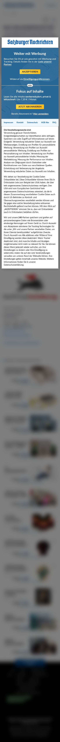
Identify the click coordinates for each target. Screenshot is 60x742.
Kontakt (20, 122)
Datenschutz (32, 122)
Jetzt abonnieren (30, 107)
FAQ (54, 122)
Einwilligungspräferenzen (36, 79)
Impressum (8, 122)
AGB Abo (45, 122)
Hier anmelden (40, 114)
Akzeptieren (30, 72)
